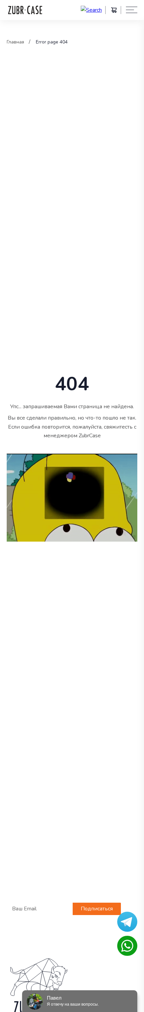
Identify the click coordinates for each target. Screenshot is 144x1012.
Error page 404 (52, 42)
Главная (15, 42)
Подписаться (97, 908)
